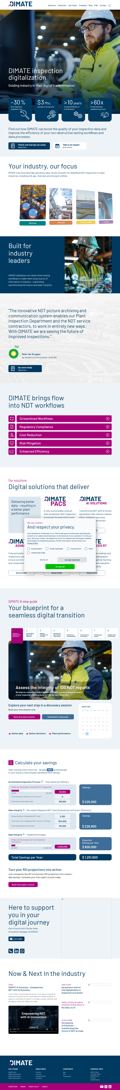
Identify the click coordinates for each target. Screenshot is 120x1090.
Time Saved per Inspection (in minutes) (26, 797)
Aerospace (39, 1078)
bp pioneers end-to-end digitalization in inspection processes (72, 990)
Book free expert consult (23, 884)
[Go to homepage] (20, 1062)
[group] (17, 635)
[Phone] (10, 951)
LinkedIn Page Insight (38, 553)
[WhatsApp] (22, 951)
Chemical (38, 1074)
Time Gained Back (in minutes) (22, 826)
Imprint (23, 1087)
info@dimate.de (95, 1080)
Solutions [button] (52, 5)
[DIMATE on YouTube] (101, 1086)
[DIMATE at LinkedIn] (110, 1086)
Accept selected (72, 560)
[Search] (109, 5)
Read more (21, 573)
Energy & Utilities (41, 1076)
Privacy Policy (32, 543)
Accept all (60, 566)
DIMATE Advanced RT (14, 1074)
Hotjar (91, 549)
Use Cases (72, 5)
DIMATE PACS (12, 1072)
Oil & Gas (38, 1072)
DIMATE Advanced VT (14, 1078)
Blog (90, 5)
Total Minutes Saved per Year (22, 801)
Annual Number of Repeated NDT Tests (26, 816)
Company (83, 5)
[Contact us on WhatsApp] (106, 1086)
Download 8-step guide (58, 717)
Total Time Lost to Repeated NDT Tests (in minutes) (30, 821)
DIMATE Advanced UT (14, 1076)
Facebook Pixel (76, 549)
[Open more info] (42, 782)
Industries (62, 5)
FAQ (96, 5)
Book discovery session (24, 717)
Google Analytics (36, 549)
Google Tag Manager (56, 549)
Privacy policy (67, 1076)
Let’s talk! (17, 939)
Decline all (44, 560)
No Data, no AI (68, 1007)
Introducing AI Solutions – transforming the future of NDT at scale (72, 1027)
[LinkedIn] (16, 951)
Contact (103, 5)
